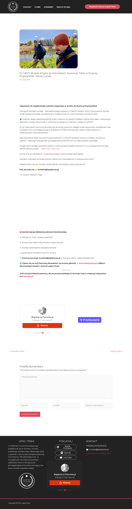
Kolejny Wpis (117, 351)
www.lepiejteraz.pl (88, 263)
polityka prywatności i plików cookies (98, 453)
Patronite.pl (27, 276)
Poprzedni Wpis (16, 351)
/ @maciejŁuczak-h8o (50, 149)
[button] (71, 7)
